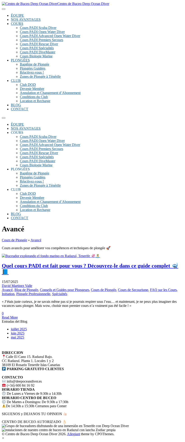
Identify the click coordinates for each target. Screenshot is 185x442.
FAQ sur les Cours (163, 290)
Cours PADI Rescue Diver (39, 44)
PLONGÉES (20, 60)
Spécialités (59, 294)
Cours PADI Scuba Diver (38, 28)
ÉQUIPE (17, 15)
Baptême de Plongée (34, 64)
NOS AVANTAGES (26, 19)
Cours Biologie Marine (36, 56)
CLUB (16, 80)
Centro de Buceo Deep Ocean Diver (83, 4)
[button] (3, 438)
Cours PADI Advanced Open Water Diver (50, 36)
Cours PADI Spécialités (37, 48)
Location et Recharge (35, 101)
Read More (10, 317)
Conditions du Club (34, 97)
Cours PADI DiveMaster (37, 52)
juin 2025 (17, 333)
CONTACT (19, 109)
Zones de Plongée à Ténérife (40, 76)
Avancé (35, 240)
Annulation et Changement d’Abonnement (50, 93)
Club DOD (28, 85)
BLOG (16, 105)
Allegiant (73, 434)
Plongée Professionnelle (33, 294)
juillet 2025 (19, 329)
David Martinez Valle (17, 286)
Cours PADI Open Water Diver (42, 32)
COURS (17, 24)
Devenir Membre (32, 89)
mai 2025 (17, 337)
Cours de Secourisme (133, 290)
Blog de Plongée (26, 290)
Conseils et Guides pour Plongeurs (64, 290)
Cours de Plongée (14, 240)
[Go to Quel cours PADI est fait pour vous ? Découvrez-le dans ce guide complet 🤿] (51, 256)
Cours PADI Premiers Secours (41, 40)
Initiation (8, 294)
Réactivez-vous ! (32, 72)
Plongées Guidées (32, 68)
